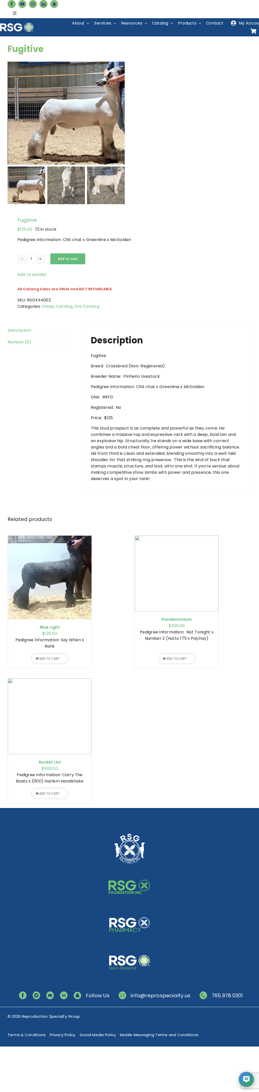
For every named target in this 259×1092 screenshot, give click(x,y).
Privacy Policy (62, 1034)
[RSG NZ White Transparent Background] (129, 948)
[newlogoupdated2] (129, 834)
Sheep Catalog (57, 306)
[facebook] (12, 4)
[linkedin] (43, 4)
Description (19, 330)
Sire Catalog (86, 306)
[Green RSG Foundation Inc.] (129, 872)
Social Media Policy (98, 1034)
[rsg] (16, 25)
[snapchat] (54, 4)
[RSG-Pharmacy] (129, 910)
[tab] (39, 330)
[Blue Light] (50, 577)
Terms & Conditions (27, 1034)
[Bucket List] (50, 716)
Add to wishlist (32, 274)
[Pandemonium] (177, 573)
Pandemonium (177, 619)
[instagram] (33, 4)
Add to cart (68, 259)
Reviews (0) (20, 342)
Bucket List (50, 762)
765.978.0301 (227, 995)
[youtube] (22, 4)
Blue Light (50, 627)
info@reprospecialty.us (160, 995)
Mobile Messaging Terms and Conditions (159, 1034)
